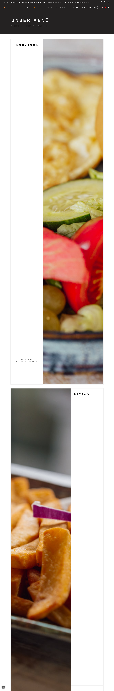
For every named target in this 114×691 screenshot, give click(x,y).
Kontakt (75, 7)
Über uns (61, 7)
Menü (37, 7)
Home (27, 7)
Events (48, 7)
